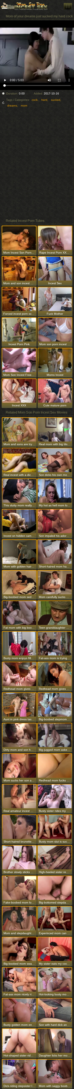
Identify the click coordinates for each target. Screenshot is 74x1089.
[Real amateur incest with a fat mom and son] (19, 796)
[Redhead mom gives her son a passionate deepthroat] (19, 674)
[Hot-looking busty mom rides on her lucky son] (55, 979)
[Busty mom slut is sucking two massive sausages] (55, 827)
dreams (12, 105)
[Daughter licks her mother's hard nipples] (55, 1041)
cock (35, 99)
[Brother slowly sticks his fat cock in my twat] (19, 857)
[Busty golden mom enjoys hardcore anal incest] (19, 1010)
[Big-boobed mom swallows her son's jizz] (19, 949)
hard (44, 99)
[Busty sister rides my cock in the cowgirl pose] (55, 796)
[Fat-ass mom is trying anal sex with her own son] (55, 643)
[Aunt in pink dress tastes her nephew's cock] (19, 705)
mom (24, 105)
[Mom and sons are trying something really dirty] (19, 430)
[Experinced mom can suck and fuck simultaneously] (55, 918)
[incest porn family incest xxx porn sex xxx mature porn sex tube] (68, 6)
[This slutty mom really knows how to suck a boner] (19, 491)
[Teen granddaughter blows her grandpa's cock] (55, 613)
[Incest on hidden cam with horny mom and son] (19, 521)
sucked (55, 99)
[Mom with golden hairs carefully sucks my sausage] (19, 552)
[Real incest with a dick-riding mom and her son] (19, 460)
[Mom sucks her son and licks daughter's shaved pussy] (19, 766)
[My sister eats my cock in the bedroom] (55, 949)
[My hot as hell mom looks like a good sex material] (55, 491)
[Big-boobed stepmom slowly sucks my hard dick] (55, 705)
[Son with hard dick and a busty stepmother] (55, 1010)
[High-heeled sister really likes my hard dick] (55, 857)
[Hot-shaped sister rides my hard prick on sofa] (19, 1041)
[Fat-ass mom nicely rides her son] (19, 979)
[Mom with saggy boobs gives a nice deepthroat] (55, 1071)
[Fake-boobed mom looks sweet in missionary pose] (19, 888)
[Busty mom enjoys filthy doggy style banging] (19, 643)
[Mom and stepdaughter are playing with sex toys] (19, 918)
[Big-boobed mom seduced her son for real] (19, 582)
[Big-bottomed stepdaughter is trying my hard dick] (55, 888)
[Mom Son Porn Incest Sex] (24, 6)
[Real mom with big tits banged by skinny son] (55, 430)
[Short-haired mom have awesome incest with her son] (55, 552)
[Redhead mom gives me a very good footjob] (55, 674)
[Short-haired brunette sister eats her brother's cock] (19, 827)
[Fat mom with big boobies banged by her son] (19, 613)
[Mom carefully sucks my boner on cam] (55, 582)
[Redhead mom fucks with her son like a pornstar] (55, 766)
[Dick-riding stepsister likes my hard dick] (19, 1071)
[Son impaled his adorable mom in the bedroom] (55, 521)
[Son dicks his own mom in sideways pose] (55, 460)
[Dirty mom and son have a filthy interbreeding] (19, 735)
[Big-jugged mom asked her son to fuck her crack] (55, 735)
